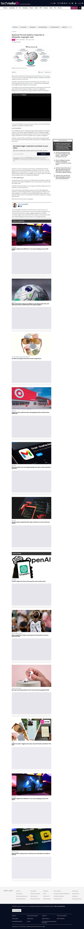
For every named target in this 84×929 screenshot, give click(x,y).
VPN (41, 7)
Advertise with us (46, 918)
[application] (31, 107)
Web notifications (61, 918)
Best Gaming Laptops (35, 893)
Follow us (41, 72)
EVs (55, 7)
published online (29, 83)
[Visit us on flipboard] (64, 3)
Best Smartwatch (47, 898)
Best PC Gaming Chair (35, 898)
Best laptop (32, 27)
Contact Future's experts (32, 915)
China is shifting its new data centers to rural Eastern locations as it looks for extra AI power (63, 162)
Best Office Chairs (58, 898)
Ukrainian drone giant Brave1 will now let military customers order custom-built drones (63, 177)
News (13, 39)
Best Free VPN (19, 893)
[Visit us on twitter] (60, 3)
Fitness (31, 7)
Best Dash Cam (75, 893)
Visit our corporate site (59, 906)
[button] (80, 3)
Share (15, 72)
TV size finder (23, 27)
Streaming (25, 7)
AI (16, 7)
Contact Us (44, 915)
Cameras (45, 7)
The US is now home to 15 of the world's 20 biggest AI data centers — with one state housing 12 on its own (63, 154)
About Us (14, 915)
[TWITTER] (19, 206)
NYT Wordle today (55, 27)
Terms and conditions (62, 915)
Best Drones (75, 896)
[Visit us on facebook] (58, 3)
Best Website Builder (20, 898)
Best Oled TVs (46, 896)
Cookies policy (30, 918)
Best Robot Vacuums (76, 898)
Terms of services (28, 157)
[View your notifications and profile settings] (75, 3)
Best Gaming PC (34, 896)
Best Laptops (33, 891)
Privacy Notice (16, 158)
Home (51, 7)
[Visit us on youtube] (62, 3)
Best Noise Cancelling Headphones (61, 893)
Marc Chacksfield (21, 39)
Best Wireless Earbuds (59, 896)
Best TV (45, 893)
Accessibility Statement (17, 921)
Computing (12, 7)
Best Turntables (57, 891)
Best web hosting (43, 27)
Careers (28, 921)
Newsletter (49, 72)
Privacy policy (15, 918)
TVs (20, 7)
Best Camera (75, 891)
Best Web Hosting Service (21, 896)
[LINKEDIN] (21, 206)
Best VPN (64, 27)
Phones (5, 7)
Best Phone (45, 891)
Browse (60, 7)
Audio (36, 7)
